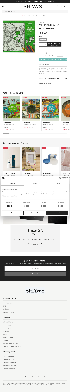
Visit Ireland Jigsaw (30, 124)
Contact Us (7, 303)
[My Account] (64, 6)
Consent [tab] (12, 183)
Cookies (43, 385)
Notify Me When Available (54, 44)
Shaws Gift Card (9, 359)
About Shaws (8, 322)
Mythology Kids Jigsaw (48, 125)
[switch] (26, 206)
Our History (7, 325)
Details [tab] (35, 183)
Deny (12, 213)
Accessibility (7, 340)
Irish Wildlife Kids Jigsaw (9, 125)
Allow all (57, 213)
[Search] (3, 11)
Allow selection (35, 213)
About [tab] (58, 183)
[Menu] (2, 6)
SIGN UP (35, 274)
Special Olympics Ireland (12, 346)
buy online (35, 245)
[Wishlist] (61, 6)
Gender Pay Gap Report (11, 343)
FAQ (4, 306)
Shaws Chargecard (10, 362)
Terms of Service (9, 369)
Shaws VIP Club (8, 312)
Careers (6, 331)
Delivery (6, 309)
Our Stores (7, 328)
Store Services (8, 356)
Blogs (5, 334)
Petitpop (42, 22)
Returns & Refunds (9, 366)
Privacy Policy (8, 337)
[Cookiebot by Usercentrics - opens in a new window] (60, 178)
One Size (43, 39)
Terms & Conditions (51, 385)
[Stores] (57, 6)
